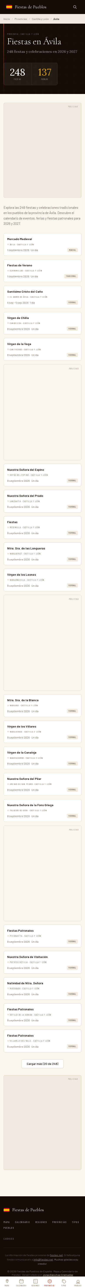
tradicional (71, 276)
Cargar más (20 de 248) (42, 1064)
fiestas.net (56, 1255)
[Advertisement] (42, 152)
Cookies (8, 1238)
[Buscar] (75, 7)
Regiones (41, 1221)
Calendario (22, 1221)
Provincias (21, 18)
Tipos (75, 1221)
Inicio (6, 18)
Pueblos (8, 1227)
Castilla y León (40, 18)
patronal (72, 302)
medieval (72, 250)
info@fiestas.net (43, 1259)
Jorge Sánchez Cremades (58, 1274)
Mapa (6, 1221)
